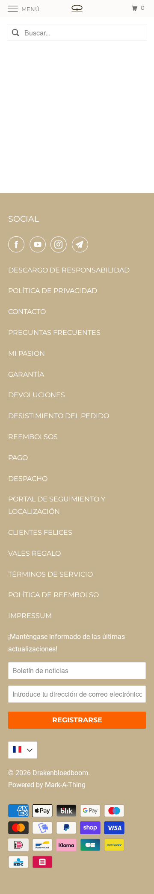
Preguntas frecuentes (54, 332)
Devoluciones (36, 395)
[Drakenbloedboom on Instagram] (60, 244)
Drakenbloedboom (60, 773)
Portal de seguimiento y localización (56, 505)
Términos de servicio (50, 574)
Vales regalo (34, 553)
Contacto (27, 312)
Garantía (26, 374)
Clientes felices (40, 532)
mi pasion (26, 353)
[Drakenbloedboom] (77, 8)
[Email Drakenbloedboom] (82, 244)
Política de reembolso (53, 595)
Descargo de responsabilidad (69, 270)
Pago (18, 458)
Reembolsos (33, 437)
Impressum (30, 616)
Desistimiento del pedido (58, 416)
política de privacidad (52, 291)
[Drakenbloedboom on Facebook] (18, 244)
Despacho (27, 479)
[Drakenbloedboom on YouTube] (39, 244)
